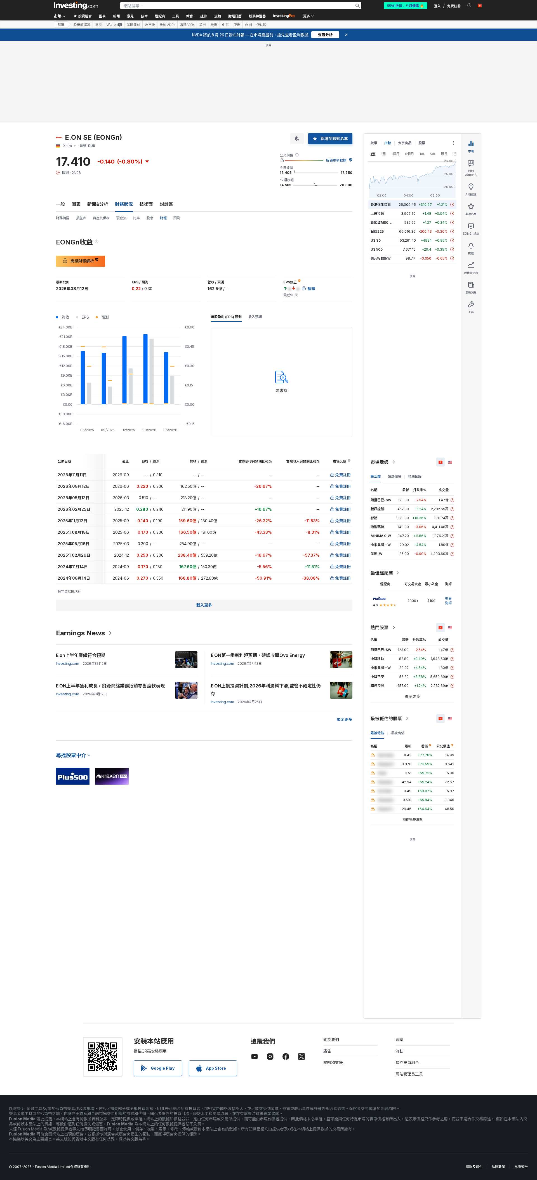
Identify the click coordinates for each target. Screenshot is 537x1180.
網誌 (399, 1039)
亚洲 (237, 24)
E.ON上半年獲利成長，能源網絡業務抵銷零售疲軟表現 (110, 686)
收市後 (150, 24)
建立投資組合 (407, 1062)
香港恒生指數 (381, 204)
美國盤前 (133, 24)
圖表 (76, 204)
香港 (98, 24)
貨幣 (374, 143)
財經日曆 (235, 15)
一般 (60, 204)
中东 (225, 24)
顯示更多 (344, 719)
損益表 (81, 218)
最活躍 (376, 476)
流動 (399, 1051)
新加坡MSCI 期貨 (384, 222)
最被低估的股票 (386, 718)
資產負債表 (101, 218)
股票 (61, 24)
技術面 (146, 204)
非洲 (248, 24)
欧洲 (214, 24)
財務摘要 (62, 218)
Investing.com (67, 663)
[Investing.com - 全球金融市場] (76, 6)
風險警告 (521, 1167)
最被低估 (377, 733)
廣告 (327, 1051)
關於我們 (331, 1039)
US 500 (377, 249)
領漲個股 (394, 476)
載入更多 (204, 605)
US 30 (376, 240)
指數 (387, 143)
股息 (150, 218)
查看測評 (448, 600)
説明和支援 (333, 1062)
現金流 (121, 218)
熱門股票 (379, 627)
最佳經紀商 (382, 573)
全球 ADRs (167, 24)
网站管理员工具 (409, 1074)
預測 (176, 218)
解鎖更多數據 (336, 160)
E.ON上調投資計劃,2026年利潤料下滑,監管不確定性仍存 (266, 689)
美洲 (202, 24)
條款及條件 (474, 1167)
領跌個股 (414, 476)
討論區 (166, 204)
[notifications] (469, 5)
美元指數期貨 (381, 258)
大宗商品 (404, 143)
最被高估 (397, 733)
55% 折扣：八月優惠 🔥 (405, 5)
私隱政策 (498, 1167)
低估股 (261, 24)
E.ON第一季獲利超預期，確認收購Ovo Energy (258, 655)
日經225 (377, 231)
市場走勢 (379, 462)
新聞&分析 (97, 204)
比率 (136, 218)
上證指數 (377, 213)
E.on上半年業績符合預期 (80, 655)
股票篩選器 (257, 15)
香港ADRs (187, 24)
